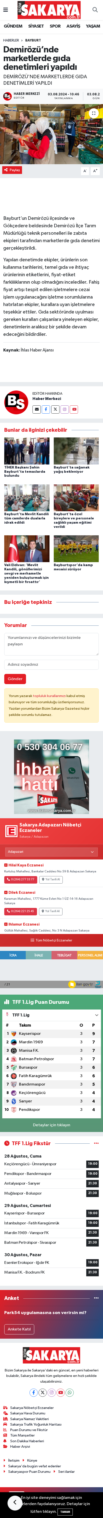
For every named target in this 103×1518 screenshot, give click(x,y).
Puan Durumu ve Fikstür (29, 1430)
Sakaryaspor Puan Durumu (29, 1472)
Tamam (65, 1512)
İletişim (14, 1460)
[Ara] (95, 10)
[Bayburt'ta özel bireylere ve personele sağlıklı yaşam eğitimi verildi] (76, 498)
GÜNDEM (13, 26)
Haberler (11, 40)
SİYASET (36, 26)
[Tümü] (96, 1298)
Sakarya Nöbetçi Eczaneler (32, 1408)
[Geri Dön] (15, 1503)
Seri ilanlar (66, 1472)
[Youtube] (74, 409)
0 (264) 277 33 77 (22, 879)
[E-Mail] (36, 409)
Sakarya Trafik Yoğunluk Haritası (36, 1424)
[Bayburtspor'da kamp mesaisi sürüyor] (76, 548)
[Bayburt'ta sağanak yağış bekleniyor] (76, 451)
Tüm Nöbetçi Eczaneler (54, 940)
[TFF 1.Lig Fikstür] (96, 1143)
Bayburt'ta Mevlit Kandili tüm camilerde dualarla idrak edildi (26, 518)
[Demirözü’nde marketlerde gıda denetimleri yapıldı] (51, 134)
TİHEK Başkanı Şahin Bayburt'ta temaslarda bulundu (24, 472)
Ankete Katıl (19, 1329)
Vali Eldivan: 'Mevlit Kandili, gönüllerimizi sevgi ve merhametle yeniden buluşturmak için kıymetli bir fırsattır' (26, 573)
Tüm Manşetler (22, 1435)
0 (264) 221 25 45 (22, 911)
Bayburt (33, 40)
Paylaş (15, 170)
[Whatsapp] (70, 1393)
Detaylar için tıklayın (51, 1125)
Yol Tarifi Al (53, 879)
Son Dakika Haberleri (27, 1441)
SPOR (55, 26)
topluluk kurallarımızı (49, 696)
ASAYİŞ (73, 26)
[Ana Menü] (5, 10)
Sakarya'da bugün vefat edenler (34, 1466)
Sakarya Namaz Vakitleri (29, 1419)
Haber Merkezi (46, 399)
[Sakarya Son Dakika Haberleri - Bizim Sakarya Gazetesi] (49, 10)
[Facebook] (46, 409)
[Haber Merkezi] (16, 402)
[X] (42, 1393)
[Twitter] (55, 409)
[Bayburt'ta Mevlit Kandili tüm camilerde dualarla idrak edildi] (27, 498)
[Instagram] (64, 409)
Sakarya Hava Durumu (27, 1413)
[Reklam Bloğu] (51, 777)
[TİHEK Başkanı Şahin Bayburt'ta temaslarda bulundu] (27, 451)
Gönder (15, 679)
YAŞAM (93, 26)
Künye (32, 1460)
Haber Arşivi (20, 1446)
